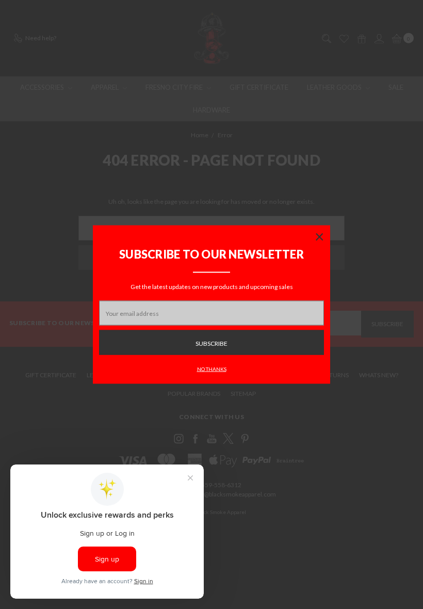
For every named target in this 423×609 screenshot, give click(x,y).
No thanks (211, 369)
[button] (319, 236)
